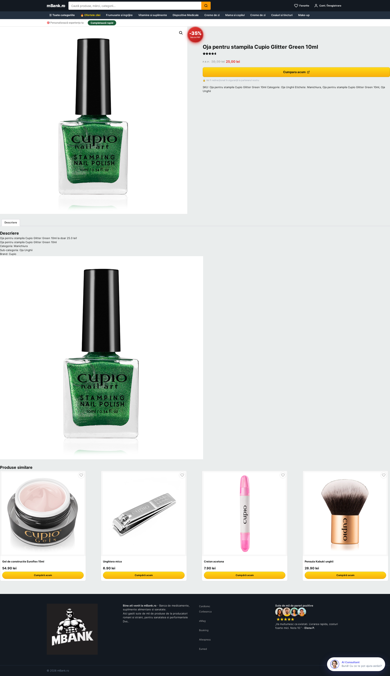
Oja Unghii (287, 87)
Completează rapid (102, 22)
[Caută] (206, 6)
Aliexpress (205, 639)
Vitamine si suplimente (152, 15)
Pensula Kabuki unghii (319, 561)
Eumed (203, 648)
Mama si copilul (235, 15)
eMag (202, 620)
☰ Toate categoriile (62, 15)
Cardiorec (204, 606)
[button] (181, 33)
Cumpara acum (294, 72)
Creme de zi (212, 15)
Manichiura (314, 87)
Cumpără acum (43, 575)
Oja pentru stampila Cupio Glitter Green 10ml (351, 87)
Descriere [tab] (10, 222)
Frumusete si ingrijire (119, 15)
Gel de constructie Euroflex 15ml (23, 561)
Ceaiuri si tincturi (281, 15)
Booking (203, 630)
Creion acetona (214, 561)
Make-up (304, 15)
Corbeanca (205, 611)
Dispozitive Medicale (186, 15)
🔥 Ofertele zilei (90, 15)
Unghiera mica (112, 561)
